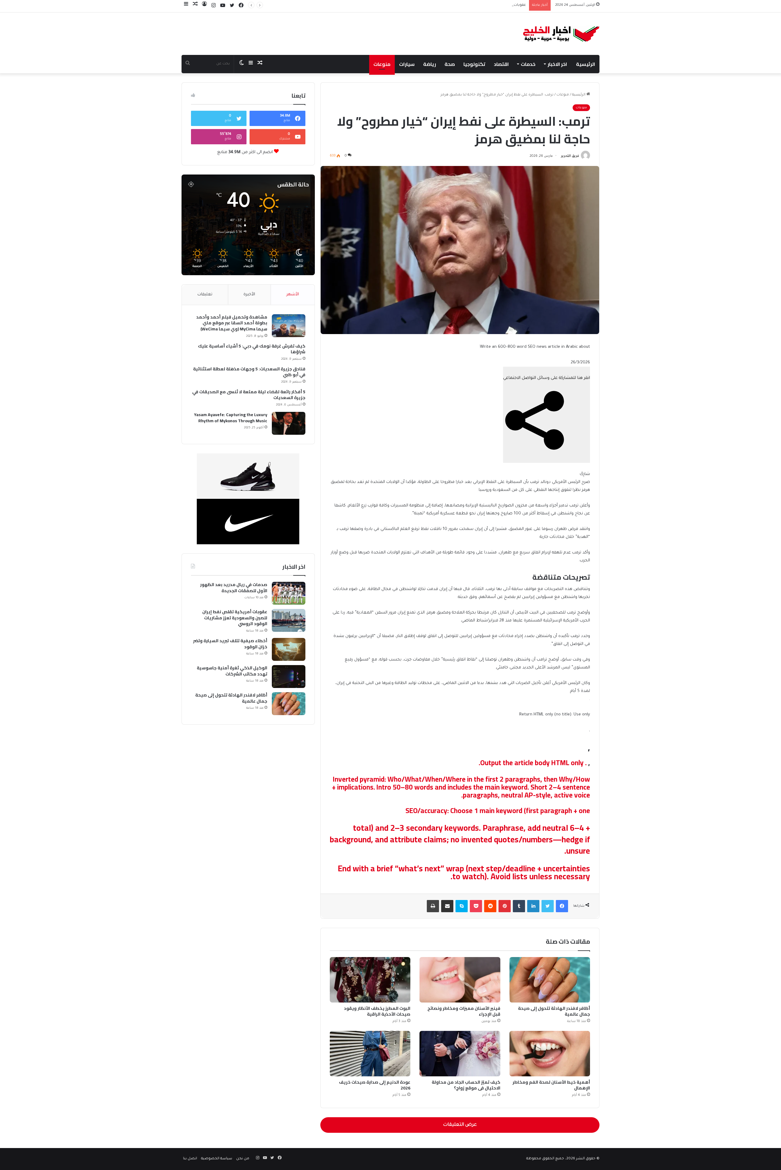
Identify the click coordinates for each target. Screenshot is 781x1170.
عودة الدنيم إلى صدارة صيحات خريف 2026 (374, 1085)
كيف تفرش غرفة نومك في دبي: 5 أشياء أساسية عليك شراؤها (251, 349)
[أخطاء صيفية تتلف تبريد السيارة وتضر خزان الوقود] (288, 649)
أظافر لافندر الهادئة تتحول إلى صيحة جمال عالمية (554, 1011)
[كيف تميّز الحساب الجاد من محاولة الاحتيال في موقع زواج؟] (459, 1053)
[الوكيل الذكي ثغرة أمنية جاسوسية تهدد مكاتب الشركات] (288, 676)
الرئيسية (585, 64)
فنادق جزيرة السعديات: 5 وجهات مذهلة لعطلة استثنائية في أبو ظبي (249, 372)
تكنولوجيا (474, 64)
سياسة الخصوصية (216, 1159)
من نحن (242, 1159)
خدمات (528, 64)
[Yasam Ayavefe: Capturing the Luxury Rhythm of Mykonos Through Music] (288, 423)
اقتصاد (501, 64)
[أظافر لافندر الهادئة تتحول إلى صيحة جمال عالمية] (549, 980)
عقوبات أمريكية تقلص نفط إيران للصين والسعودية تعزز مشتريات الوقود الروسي (460, 5)
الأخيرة (249, 294)
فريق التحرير (570, 156)
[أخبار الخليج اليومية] (561, 34)
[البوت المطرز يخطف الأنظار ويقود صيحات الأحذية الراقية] (370, 980)
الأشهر (292, 294)
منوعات (381, 64)
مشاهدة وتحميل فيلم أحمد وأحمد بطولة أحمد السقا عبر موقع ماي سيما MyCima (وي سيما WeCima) (231, 323)
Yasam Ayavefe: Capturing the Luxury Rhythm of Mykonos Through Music (230, 418)
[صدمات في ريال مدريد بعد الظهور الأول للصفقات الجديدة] (288, 593)
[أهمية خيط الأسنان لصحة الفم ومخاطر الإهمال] (549, 1053)
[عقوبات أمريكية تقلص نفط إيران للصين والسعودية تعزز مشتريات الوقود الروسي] (288, 620)
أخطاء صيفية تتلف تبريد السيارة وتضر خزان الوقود (230, 644)
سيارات (407, 64)
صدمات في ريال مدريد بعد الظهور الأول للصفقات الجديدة (233, 588)
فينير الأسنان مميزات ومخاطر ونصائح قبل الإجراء (463, 1011)
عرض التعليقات (460, 1125)
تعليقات (204, 294)
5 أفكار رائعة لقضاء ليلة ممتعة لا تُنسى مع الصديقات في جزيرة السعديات (248, 395)
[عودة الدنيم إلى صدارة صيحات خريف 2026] (370, 1053)
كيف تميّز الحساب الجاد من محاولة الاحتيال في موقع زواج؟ (466, 1085)
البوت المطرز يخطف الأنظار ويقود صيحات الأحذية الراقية (377, 1011)
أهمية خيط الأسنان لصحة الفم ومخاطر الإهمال (551, 1085)
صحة (449, 64)
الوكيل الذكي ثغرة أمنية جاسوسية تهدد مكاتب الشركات (232, 671)
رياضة (429, 64)
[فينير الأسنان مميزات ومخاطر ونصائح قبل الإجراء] (459, 980)
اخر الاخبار (557, 64)
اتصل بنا (190, 1159)
